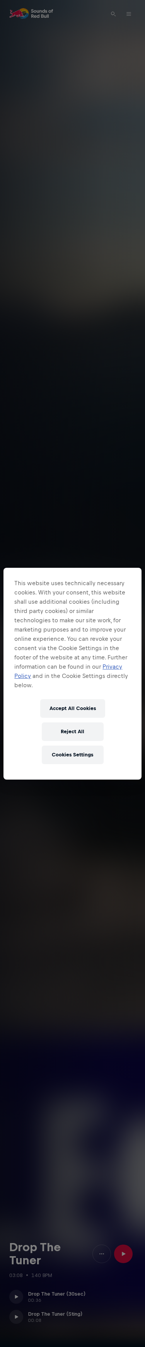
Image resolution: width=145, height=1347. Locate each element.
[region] (72, 674)
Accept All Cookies (72, 708)
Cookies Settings (72, 755)
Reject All (72, 731)
